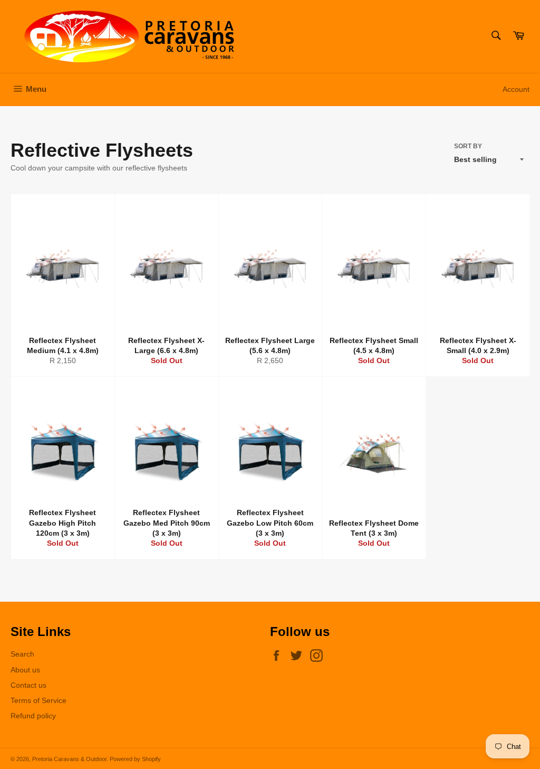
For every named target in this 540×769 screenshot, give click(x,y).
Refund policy (33, 715)
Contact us (28, 685)
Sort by (468, 146)
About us (25, 670)
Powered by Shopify (135, 759)
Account (516, 89)
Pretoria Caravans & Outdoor (69, 759)
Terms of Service (38, 700)
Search (22, 654)
